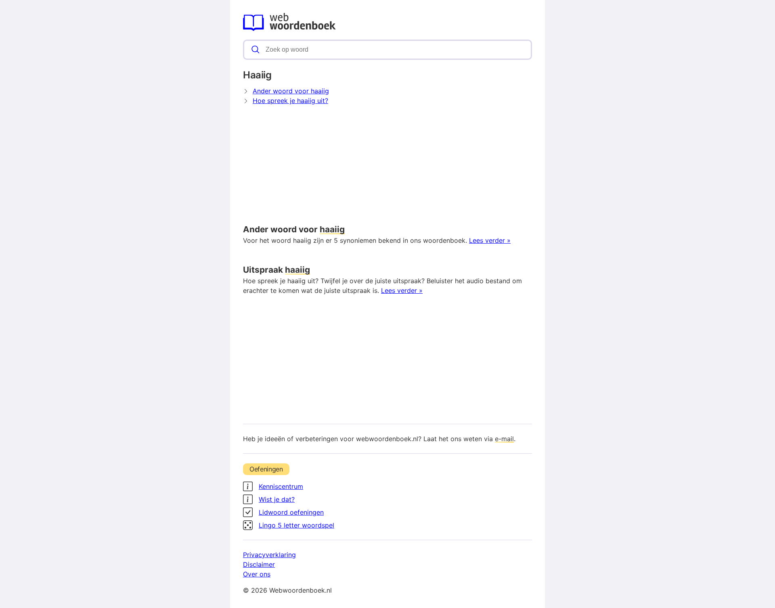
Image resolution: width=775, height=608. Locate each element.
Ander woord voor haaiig (291, 91)
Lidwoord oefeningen (291, 512)
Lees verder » (490, 240)
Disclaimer (259, 564)
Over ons (256, 574)
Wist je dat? (277, 499)
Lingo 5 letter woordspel (296, 525)
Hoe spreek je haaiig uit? (290, 101)
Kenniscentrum (281, 486)
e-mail (504, 439)
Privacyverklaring (269, 555)
